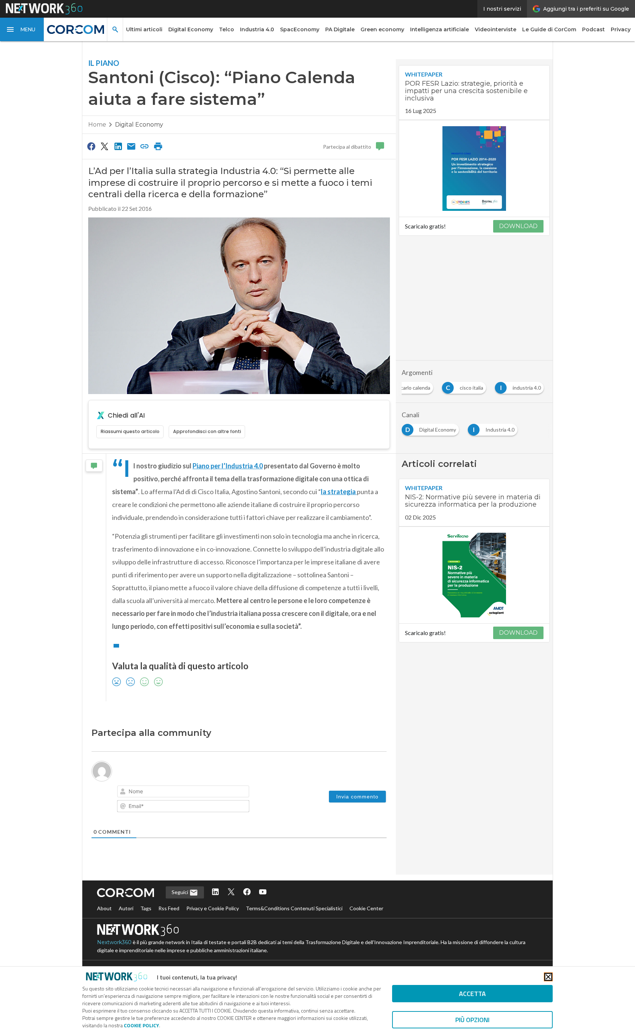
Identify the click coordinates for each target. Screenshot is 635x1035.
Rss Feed (168, 908)
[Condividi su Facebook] (91, 146)
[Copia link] (145, 146)
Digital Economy (190, 29)
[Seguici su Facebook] (247, 892)
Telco (226, 29)
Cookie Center (366, 908)
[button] (22, 29)
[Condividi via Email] (131, 146)
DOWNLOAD (518, 226)
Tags (145, 908)
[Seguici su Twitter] (231, 892)
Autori (126, 908)
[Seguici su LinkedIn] (215, 892)
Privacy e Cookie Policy (212, 908)
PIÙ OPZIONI (472, 1020)
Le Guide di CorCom (549, 29)
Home (97, 124)
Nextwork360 (114, 942)
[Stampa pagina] (158, 146)
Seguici (180, 892)
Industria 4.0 (257, 29)
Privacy (621, 29)
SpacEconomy (299, 29)
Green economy (382, 29)
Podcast (593, 29)
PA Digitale (340, 29)
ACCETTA (472, 994)
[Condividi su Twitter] (104, 146)
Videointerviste (495, 29)
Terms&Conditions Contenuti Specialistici (294, 908)
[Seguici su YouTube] (262, 892)
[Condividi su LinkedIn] (118, 146)
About (104, 908)
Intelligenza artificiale (439, 29)
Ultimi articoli (144, 29)
